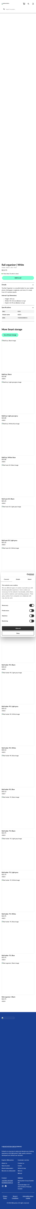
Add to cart (18, 278)
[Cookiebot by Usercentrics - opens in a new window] (26, 575)
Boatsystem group (10, 1146)
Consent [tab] (6, 579)
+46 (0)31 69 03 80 (7, 1180)
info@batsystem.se (7, 1182)
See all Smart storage (10, 335)
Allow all (18, 628)
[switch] (31, 610)
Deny (18, 633)
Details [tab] (18, 579)
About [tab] (29, 579)
